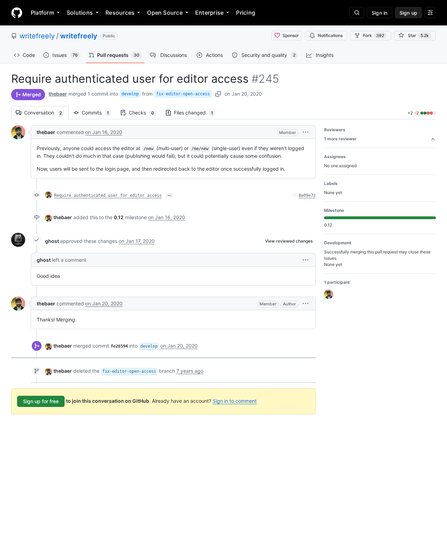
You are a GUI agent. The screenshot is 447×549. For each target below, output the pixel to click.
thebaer (58, 94)
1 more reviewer (340, 138)
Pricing (245, 12)
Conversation (46, 113)
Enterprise (209, 12)
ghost (52, 241)
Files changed (197, 113)
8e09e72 (307, 195)
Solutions (80, 12)
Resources (119, 12)
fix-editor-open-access (183, 93)
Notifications (330, 35)
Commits (99, 113)
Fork (373, 35)
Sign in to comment (235, 401)
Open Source (165, 12)
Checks (145, 113)
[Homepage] (16, 12)
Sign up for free (41, 401)
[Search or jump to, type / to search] (357, 12)
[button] (305, 132)
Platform (42, 12)
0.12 (119, 217)
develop (130, 93)
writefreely (37, 36)
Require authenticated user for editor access (108, 195)
